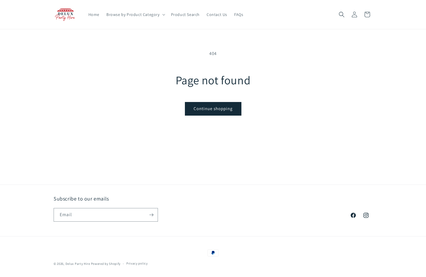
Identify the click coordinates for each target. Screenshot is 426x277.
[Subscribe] (151, 215)
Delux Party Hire (77, 264)
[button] (135, 14)
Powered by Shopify (106, 264)
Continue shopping (213, 108)
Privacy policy (137, 263)
